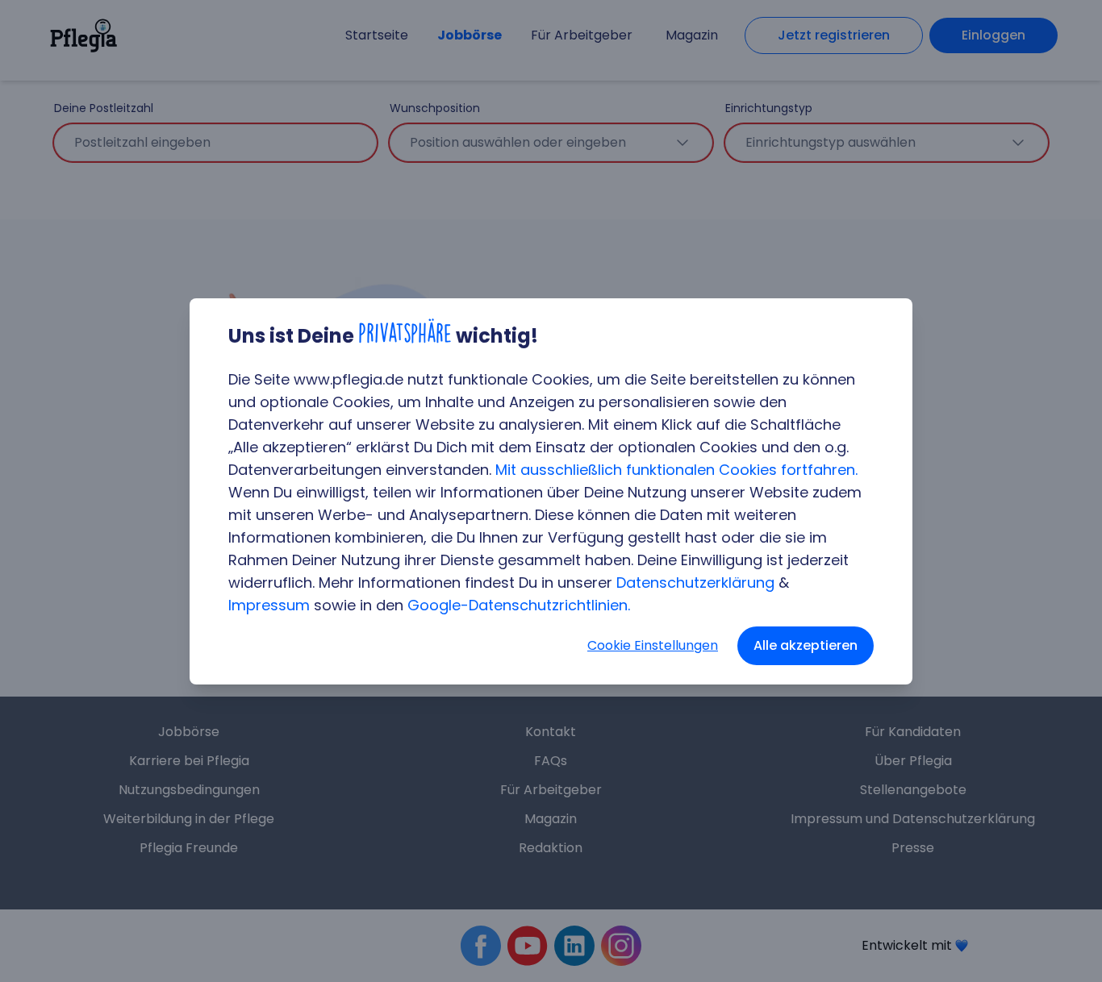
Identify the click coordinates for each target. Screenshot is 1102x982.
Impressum (269, 605)
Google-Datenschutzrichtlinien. (518, 605)
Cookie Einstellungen (652, 645)
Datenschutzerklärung (695, 582)
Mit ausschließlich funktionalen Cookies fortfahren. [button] (676, 470)
